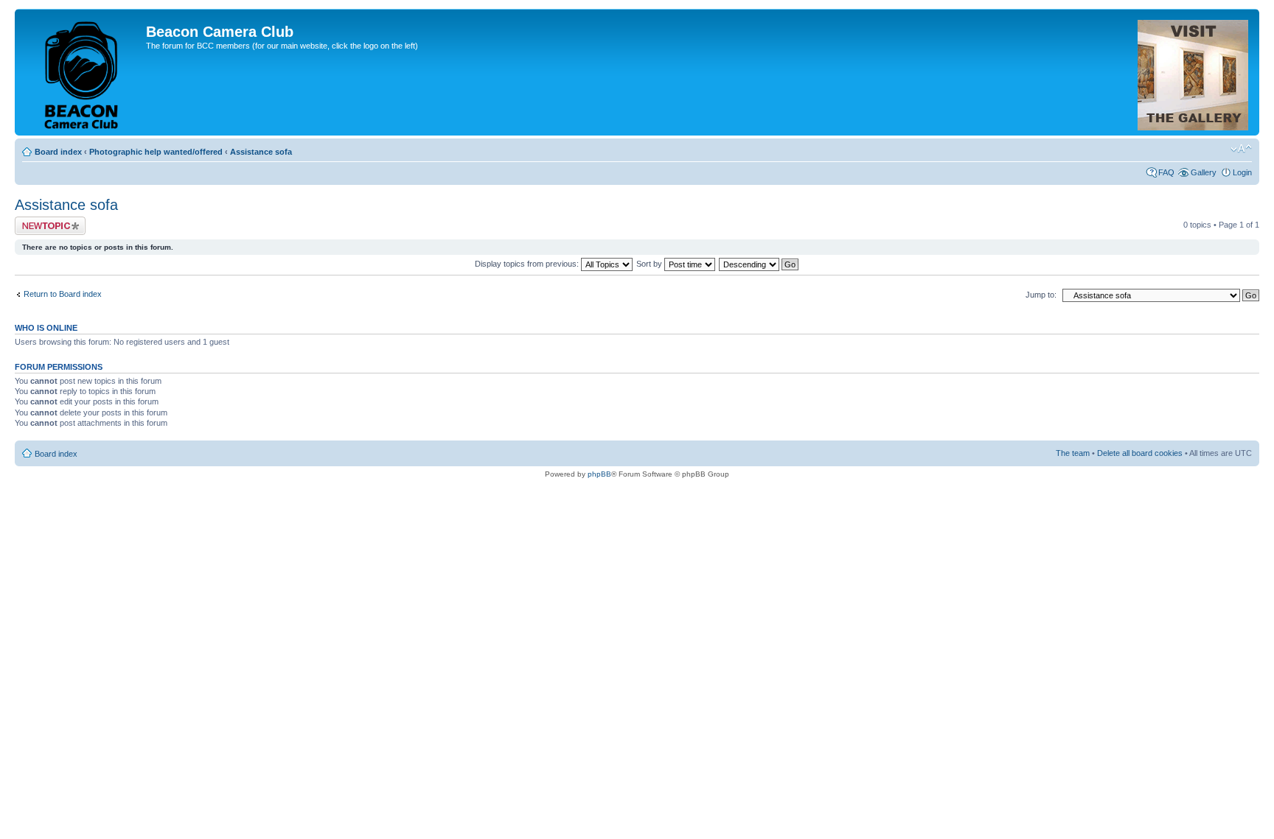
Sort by (650, 263)
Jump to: (1041, 294)
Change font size (1241, 148)
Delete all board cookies (1140, 453)
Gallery (1203, 172)
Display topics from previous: (528, 263)
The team (1073, 453)
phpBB (599, 474)
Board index (58, 151)
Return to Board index (63, 293)
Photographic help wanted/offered (156, 151)
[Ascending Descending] (759, 263)
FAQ (1166, 172)
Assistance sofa (261, 151)
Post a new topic (44, 221)
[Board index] (82, 72)
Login (1242, 172)
